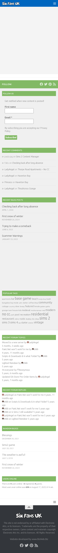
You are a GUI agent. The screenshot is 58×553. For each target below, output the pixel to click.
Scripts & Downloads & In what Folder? (20, 356)
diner (17, 306)
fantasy (22, 306)
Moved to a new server (13, 342)
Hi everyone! (8, 370)
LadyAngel (9, 169)
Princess (8, 182)
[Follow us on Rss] (54, 84)
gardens (42, 306)
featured (29, 306)
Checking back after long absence (27, 163)
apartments (6, 299)
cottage (5, 306)
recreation (25, 314)
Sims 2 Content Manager (27, 156)
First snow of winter (12, 216)
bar (12, 299)
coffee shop (33, 303)
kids (19, 310)
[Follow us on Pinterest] (50, 84)
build (49, 299)
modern (50, 309)
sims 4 (14, 322)
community (45, 302)
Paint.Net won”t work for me (15, 349)
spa (19, 323)
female (37, 306)
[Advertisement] (29, 44)
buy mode (14, 303)
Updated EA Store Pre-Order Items (18, 377)
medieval (26, 310)
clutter (25, 303)
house (15, 310)
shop (37, 319)
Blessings (7, 435)
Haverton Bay (24, 175)
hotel (10, 310)
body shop (42, 299)
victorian (30, 323)
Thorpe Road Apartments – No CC (33, 169)
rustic (22, 319)
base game (23, 298)
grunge (5, 310)
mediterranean (36, 310)
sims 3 (6, 322)
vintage (39, 322)
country (12, 306)
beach (35, 298)
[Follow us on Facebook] (41, 84)
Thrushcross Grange (27, 188)
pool (17, 314)
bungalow (6, 303)
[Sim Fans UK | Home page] (14, 3)
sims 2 (45, 318)
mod (43, 310)
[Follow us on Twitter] (45, 84)
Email (8, 117)
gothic (48, 306)
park (12, 315)
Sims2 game (8, 445)
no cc (6, 314)
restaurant (8, 318)
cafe (20, 303)
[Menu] (54, 3)
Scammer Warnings (12, 235)
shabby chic (30, 319)
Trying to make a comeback (16, 226)
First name (10, 107)
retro (17, 319)
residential (39, 314)
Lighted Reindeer (10, 363)
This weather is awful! (13, 454)
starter (24, 322)
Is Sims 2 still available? (22, 412)
